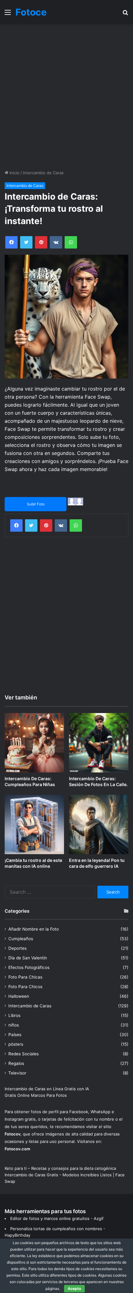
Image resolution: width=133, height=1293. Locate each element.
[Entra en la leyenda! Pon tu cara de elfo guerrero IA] (98, 824)
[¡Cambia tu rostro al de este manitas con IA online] (34, 824)
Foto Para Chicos (25, 986)
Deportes (17, 948)
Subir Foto (36, 504)
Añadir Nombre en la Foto (33, 929)
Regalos (16, 1063)
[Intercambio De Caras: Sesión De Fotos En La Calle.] (98, 742)
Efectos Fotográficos (28, 967)
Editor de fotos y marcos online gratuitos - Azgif (57, 1218)
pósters (15, 1044)
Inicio (13, 172)
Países (14, 1034)
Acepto (74, 1288)
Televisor (17, 1072)
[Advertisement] (66, 96)
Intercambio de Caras (43, 172)
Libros (14, 1015)
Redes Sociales (23, 1053)
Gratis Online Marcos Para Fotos (36, 1095)
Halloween (18, 996)
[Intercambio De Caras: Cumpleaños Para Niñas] (34, 742)
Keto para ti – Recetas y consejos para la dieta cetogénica (60, 1168)
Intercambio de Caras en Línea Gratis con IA (47, 1088)
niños (13, 1025)
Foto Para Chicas (25, 977)
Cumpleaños (20, 938)
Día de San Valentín (27, 957)
